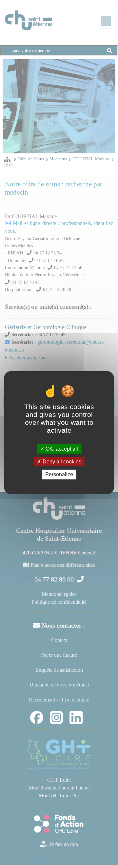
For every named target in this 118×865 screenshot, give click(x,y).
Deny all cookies (61, 461)
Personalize (59, 474)
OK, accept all (61, 449)
